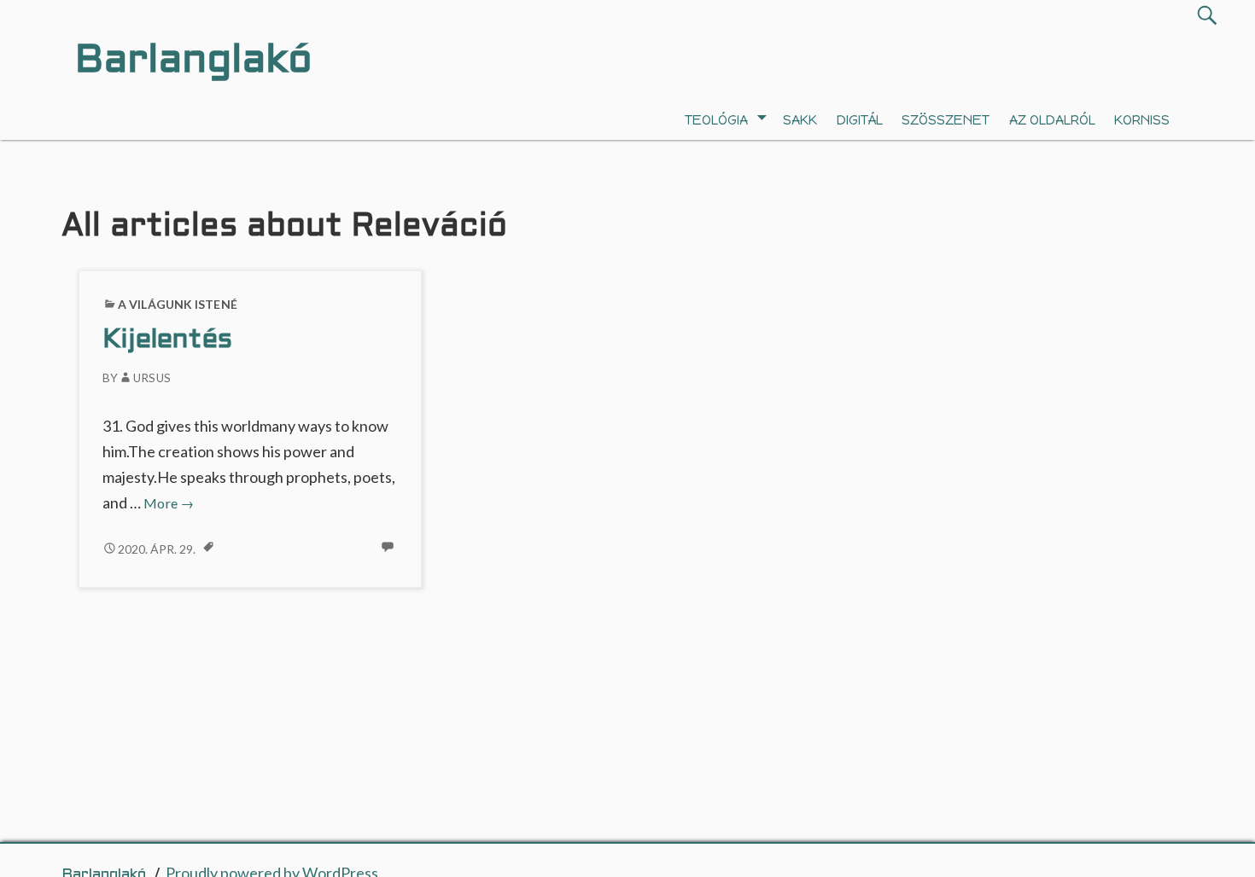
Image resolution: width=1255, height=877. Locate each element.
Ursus (152, 378)
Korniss (1142, 120)
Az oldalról (1052, 120)
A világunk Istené (177, 304)
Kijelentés (167, 340)
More (168, 503)
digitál (860, 120)
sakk (800, 120)
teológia (716, 120)
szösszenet (945, 120)
